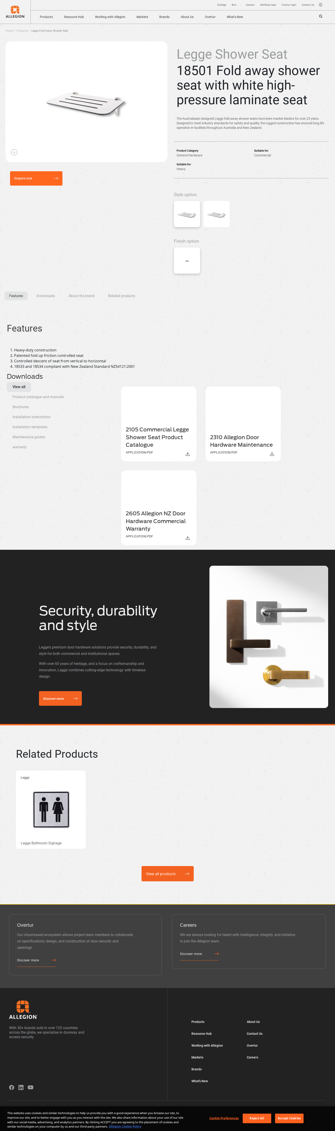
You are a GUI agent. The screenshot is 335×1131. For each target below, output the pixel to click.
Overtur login (289, 4)
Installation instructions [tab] (31, 417)
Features (16, 296)
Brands (164, 17)
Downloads (46, 296)
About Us (187, 17)
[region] (167, 1118)
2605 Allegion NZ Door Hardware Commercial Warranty (156, 521)
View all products (161, 873)
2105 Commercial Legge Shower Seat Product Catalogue (157, 437)
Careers (250, 4)
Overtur (210, 17)
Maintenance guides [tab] (29, 437)
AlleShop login (268, 4)
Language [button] (320, 5)
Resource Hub (74, 17)
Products (46, 17)
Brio (234, 4)
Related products (121, 296)
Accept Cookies (289, 1118)
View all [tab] (19, 387)
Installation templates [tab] (30, 427)
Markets (142, 17)
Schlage (221, 4)
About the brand (81, 296)
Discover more (53, 698)
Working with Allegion (110, 17)
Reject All (257, 1118)
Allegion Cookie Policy (125, 1126)
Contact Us (308, 4)
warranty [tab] (20, 447)
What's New (235, 17)
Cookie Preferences (224, 1118)
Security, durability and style (98, 618)
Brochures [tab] (21, 407)
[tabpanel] (221, 466)
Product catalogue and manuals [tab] (38, 397)
